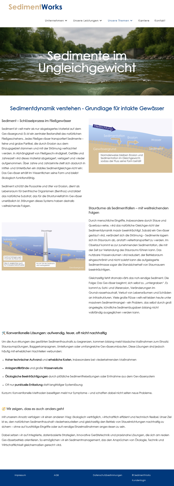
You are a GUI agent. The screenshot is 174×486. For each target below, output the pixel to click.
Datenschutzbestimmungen (107, 475)
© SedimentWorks (141, 475)
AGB (56, 475)
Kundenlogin (139, 480)
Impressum (20, 475)
